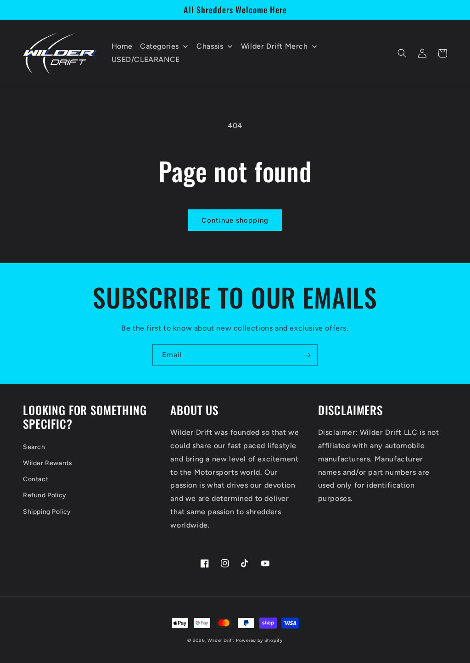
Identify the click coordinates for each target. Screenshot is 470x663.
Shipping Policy (47, 512)
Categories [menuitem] (159, 46)
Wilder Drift (220, 640)
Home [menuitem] (122, 46)
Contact (35, 479)
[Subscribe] (307, 355)
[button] (402, 53)
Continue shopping (235, 220)
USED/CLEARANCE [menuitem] (146, 59)
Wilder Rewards (47, 463)
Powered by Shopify (259, 640)
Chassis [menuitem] (209, 46)
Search (34, 447)
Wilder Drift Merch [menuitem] (274, 46)
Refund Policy (45, 495)
